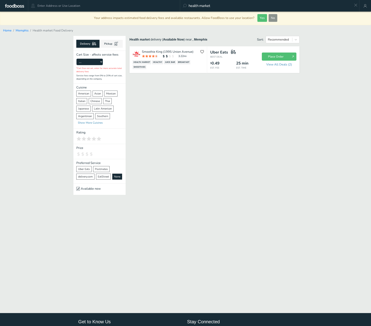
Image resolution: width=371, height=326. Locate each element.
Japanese (83, 108)
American (83, 93)
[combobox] (270, 6)
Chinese (95, 101)
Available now (91, 189)
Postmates (101, 169)
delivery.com (85, 176)
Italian (81, 101)
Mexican (111, 93)
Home (7, 30)
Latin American (103, 108)
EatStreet (103, 176)
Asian (97, 93)
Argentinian (85, 116)
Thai (107, 101)
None (117, 176)
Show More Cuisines (90, 123)
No (273, 18)
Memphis (22, 30)
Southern (102, 116)
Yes (262, 18)
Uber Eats (84, 169)
